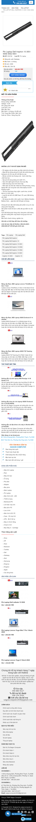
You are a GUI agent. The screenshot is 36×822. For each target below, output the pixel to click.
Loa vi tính (7, 510)
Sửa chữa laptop (8, 732)
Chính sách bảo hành (9, 717)
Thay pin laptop (7, 741)
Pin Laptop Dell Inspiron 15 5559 (12, 247)
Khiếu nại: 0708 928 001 (10, 722)
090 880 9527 (18, 691)
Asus (5, 544)
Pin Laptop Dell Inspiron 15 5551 (12, 253)
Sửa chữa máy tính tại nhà (11, 756)
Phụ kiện (6, 481)
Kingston (6, 567)
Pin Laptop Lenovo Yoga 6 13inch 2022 (15, 660)
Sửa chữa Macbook (9, 762)
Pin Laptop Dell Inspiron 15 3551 (12, 244)
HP (5, 541)
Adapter (6, 484)
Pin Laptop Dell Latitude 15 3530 (13, 602)
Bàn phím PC (8, 507)
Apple (5, 570)
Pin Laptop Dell (20, 235)
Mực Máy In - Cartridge (11, 528)
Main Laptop (8, 490)
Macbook (7, 547)
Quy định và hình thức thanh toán (13, 711)
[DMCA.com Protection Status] (26, 815)
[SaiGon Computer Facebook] (19, 812)
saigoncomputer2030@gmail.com (18, 700)
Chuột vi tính (8, 525)
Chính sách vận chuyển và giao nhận (14, 714)
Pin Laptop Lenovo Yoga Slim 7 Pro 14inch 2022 (17, 631)
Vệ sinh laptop (7, 738)
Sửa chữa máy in (8, 759)
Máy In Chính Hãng (10, 522)
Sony (5, 538)
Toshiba (6, 549)
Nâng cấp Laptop (8, 765)
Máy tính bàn (8, 476)
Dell (5, 552)
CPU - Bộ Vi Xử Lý (9, 519)
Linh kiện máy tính (9, 505)
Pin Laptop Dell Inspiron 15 (10, 241)
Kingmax (6, 564)
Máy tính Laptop (9, 470)
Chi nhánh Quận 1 (8, 750)
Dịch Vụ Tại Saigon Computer (12, 747)
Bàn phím (7, 487)
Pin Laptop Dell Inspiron (9, 238)
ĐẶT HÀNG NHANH (18, 75)
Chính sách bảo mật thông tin (12, 719)
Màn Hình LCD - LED (10, 496)
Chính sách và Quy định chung (12, 708)
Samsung (7, 561)
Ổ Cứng (6, 479)
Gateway (6, 555)
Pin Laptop (10, 235)
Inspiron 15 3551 (7, 256)
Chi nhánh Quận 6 (8, 753)
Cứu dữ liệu (6, 735)
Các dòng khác (8, 572)
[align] (29, 812)
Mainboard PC (8, 502)
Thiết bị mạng (8, 499)
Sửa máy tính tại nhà (9, 729)
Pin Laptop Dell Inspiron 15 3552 (12, 250)
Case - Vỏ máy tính (10, 516)
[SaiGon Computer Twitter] (22, 812)
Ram (5, 473)
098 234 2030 (18, 695)
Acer (5, 558)
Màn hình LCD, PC (9, 513)
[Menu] (31, 2)
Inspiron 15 (18, 256)
